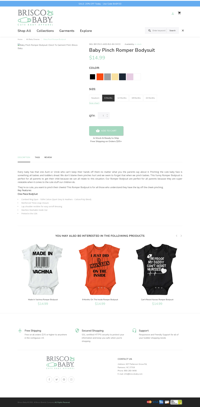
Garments (66, 31)
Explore (86, 31)
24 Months (150, 98)
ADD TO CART (108, 130)
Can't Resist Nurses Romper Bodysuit (157, 299)
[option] (42, 274)
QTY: (92, 116)
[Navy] (122, 76)
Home (20, 39)
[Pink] (130, 76)
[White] (137, 76)
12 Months (122, 98)
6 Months (108, 98)
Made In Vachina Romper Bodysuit (43, 299)
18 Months (136, 98)
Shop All (24, 31)
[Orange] (100, 76)
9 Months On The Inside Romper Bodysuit (100, 299)
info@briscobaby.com (133, 374)
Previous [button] (176, 235)
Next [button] (181, 235)
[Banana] (115, 76)
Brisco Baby (22, 402)
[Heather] (107, 76)
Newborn (95, 98)
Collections (45, 31)
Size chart (94, 103)
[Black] (92, 76)
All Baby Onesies (33, 39)
